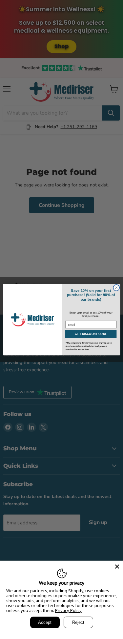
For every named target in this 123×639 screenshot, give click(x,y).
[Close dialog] (116, 287)
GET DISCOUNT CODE (91, 333)
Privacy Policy (68, 610)
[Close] (117, 566)
